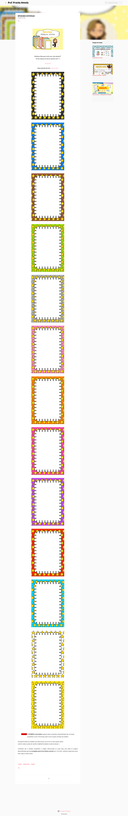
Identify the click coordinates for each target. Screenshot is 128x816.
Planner (33, 764)
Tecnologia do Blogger (64, 811)
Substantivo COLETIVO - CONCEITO (99, 75)
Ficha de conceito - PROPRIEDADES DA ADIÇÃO (101, 94)
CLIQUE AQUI (54, 68)
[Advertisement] (48, 796)
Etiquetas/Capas (26, 764)
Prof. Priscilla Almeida (18, 2)
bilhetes (19, 764)
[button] (19, 21)
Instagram (48, 63)
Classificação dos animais (97, 57)
